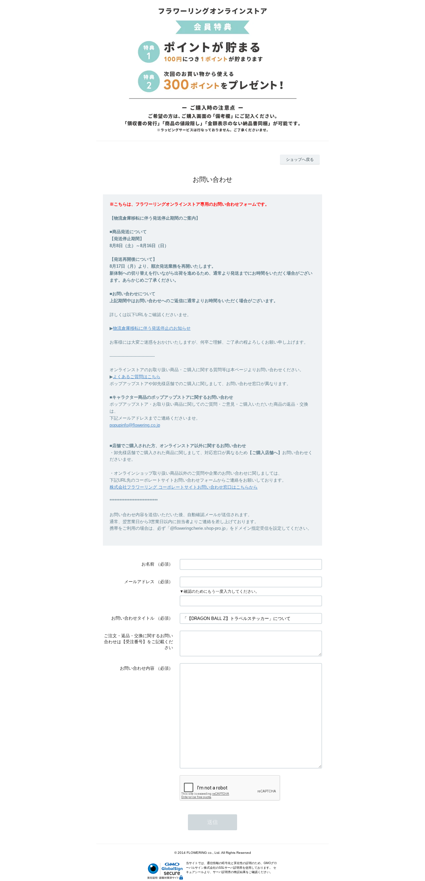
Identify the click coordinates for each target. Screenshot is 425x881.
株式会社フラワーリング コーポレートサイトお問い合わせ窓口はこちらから (184, 487)
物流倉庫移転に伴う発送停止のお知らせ (152, 328)
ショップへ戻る (300, 159)
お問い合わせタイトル (132, 618)
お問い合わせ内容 (137, 668)
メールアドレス (139, 581)
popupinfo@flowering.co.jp (135, 425)
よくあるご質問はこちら (136, 376)
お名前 (147, 564)
